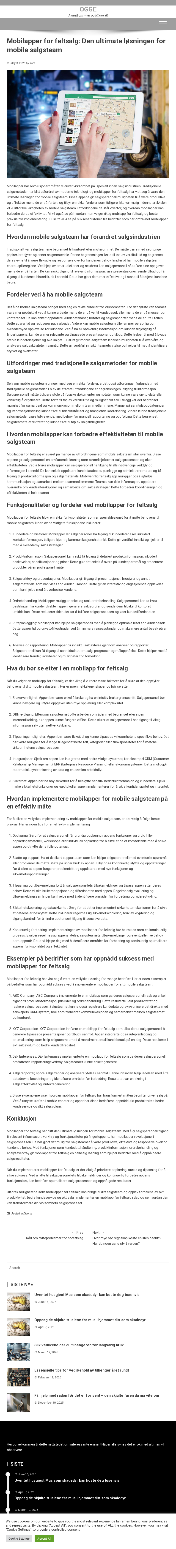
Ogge (88, 9)
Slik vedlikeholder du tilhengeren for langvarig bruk (79, 1345)
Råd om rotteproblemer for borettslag (54, 1235)
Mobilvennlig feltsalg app (98, 476)
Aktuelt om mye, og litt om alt (88, 15)
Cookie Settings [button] (19, 1538)
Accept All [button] (44, 1538)
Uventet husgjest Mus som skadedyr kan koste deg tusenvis (87, 1295)
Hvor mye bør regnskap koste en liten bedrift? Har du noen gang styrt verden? (127, 1238)
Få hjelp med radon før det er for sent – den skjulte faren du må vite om (96, 1395)
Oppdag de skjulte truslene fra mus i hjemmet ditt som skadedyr (90, 1320)
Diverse (27, 1213)
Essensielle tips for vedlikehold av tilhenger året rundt (81, 1370)
